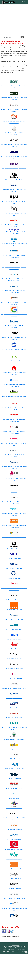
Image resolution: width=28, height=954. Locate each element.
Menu (25, 1)
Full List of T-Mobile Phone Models (14, 759)
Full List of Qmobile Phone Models (14, 678)
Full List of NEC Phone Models (14, 558)
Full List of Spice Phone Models (14, 749)
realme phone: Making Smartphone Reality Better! (14, 688)
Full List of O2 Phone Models (14, 578)
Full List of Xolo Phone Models (14, 878)
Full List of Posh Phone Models (14, 658)
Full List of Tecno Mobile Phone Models (14, 768)
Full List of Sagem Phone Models (14, 698)
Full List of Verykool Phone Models (14, 829)
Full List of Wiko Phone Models (14, 859)
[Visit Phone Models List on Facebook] (4, 930)
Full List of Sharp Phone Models (14, 717)
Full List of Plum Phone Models (14, 649)
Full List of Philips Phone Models (14, 639)
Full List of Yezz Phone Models (14, 888)
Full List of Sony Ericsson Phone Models (14, 739)
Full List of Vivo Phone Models (14, 839)
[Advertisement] (14, 20)
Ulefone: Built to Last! (14, 798)
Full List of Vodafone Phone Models (14, 849)
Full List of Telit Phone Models (14, 778)
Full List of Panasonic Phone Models (14, 619)
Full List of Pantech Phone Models (14, 629)
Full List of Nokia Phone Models (14, 568)
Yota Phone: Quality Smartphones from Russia (14, 898)
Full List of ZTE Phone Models (14, 920)
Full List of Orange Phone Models (14, 609)
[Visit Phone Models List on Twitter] (12, 930)
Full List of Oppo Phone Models (14, 600)
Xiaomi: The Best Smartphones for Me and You (14, 869)
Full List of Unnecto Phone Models (14, 808)
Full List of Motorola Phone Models (14, 548)
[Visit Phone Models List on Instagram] (8, 930)
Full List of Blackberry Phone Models (14, 180)
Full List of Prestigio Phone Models (14, 668)
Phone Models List (15, 945)
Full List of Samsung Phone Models (14, 708)
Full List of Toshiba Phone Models (14, 788)
